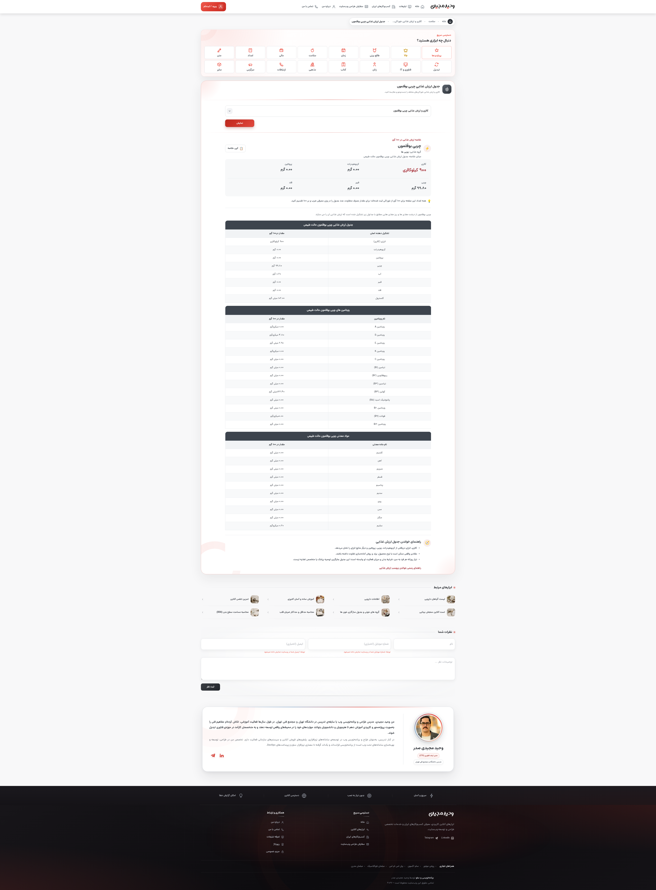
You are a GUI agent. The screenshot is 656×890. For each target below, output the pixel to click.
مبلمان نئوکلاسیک (376, 866)
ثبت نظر (210, 687)
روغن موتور (428, 866)
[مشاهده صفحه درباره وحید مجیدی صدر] (428, 728)
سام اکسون (413, 866)
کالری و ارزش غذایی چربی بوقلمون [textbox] (410, 111)
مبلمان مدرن (357, 866)
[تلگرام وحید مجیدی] (212, 755)
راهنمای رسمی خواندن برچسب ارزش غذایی (400, 568)
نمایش (239, 123)
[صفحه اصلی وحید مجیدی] (442, 7)
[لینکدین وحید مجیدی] (221, 755)
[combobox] (328, 111)
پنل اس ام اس (396, 866)
